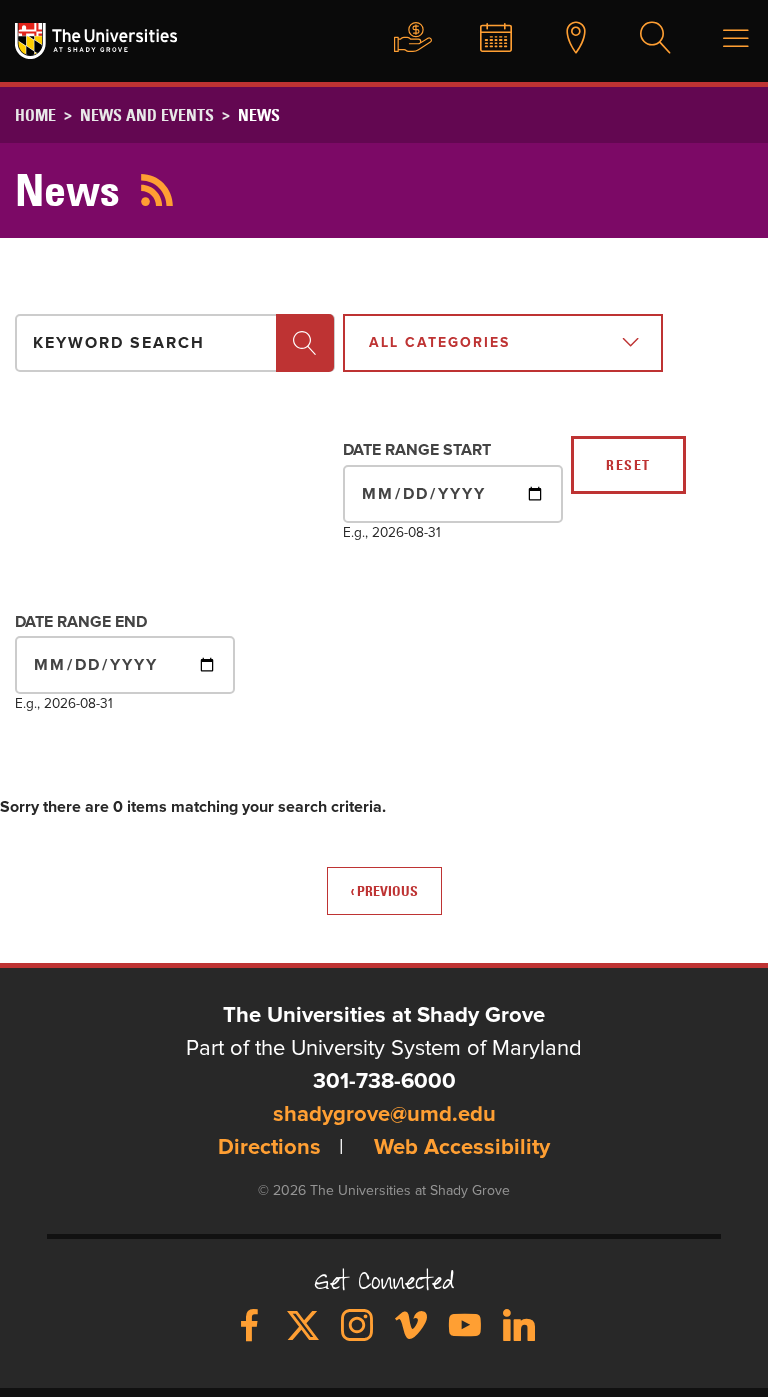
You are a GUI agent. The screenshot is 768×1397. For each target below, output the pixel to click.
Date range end (81, 622)
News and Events (147, 115)
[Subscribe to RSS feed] (157, 190)
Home (35, 115)
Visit (566, 39)
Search (646, 39)
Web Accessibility (462, 1148)
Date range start (417, 450)
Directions (269, 1148)
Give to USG (403, 39)
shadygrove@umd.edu (384, 1115)
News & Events (486, 39)
